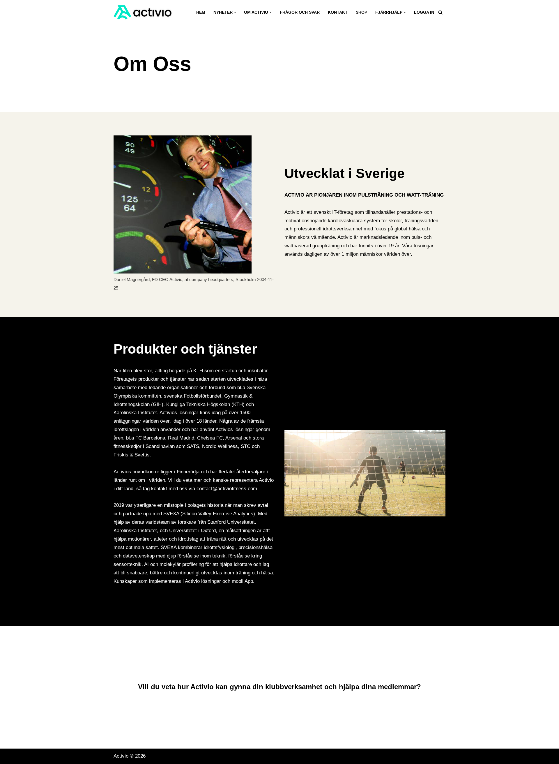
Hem (200, 12)
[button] (235, 12)
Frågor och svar (300, 12)
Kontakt (338, 12)
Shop (361, 12)
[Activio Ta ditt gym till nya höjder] (143, 12)
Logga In (424, 12)
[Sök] (440, 12)
